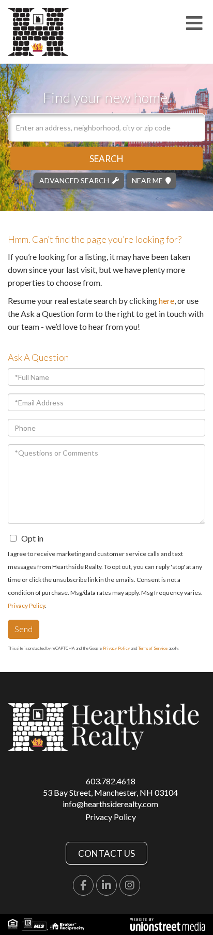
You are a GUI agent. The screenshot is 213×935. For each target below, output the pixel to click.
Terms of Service (153, 648)
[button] (106, 158)
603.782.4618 (110, 781)
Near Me (147, 180)
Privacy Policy (26, 605)
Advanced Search (74, 180)
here (166, 300)
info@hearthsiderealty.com (110, 804)
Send (23, 629)
